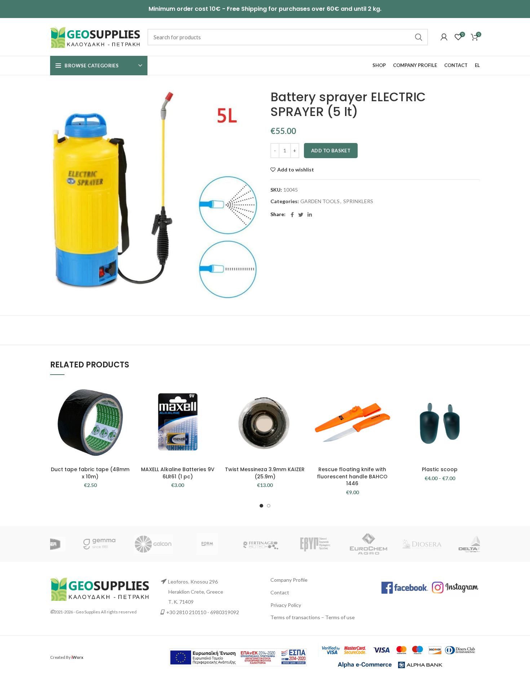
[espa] (238, 656)
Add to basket (330, 150)
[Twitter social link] (300, 214)
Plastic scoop (440, 469)
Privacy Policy (285, 605)
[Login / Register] (444, 37)
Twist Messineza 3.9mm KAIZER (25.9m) (265, 473)
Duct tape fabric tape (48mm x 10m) (90, 473)
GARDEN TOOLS (320, 201)
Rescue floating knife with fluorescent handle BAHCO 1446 (352, 476)
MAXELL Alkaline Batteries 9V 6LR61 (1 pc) (178, 473)
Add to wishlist (295, 169)
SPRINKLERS (358, 201)
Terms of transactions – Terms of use (312, 617)
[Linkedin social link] (309, 214)
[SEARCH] (418, 37)
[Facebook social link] (292, 214)
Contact (279, 592)
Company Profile (289, 580)
